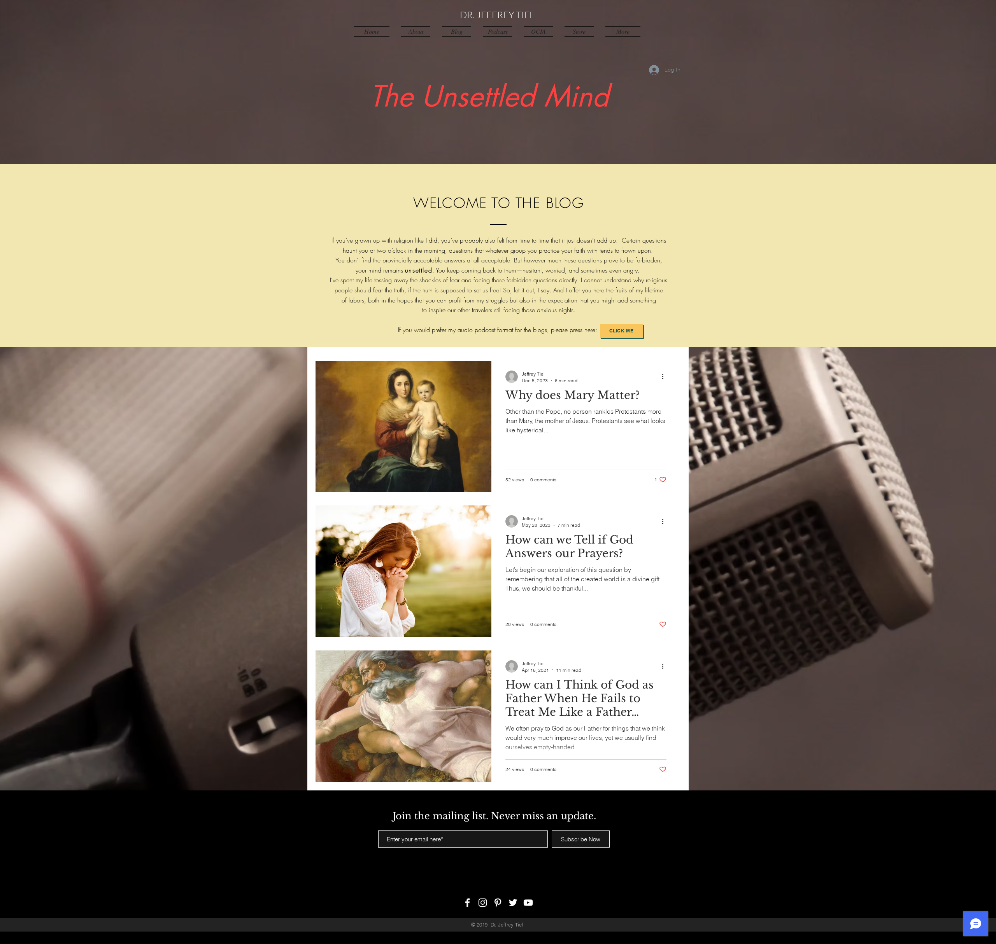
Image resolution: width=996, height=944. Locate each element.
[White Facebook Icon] (467, 902)
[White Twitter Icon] (513, 902)
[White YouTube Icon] (528, 902)
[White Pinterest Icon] (497, 902)
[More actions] (665, 376)
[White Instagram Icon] (482, 902)
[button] (620, 31)
